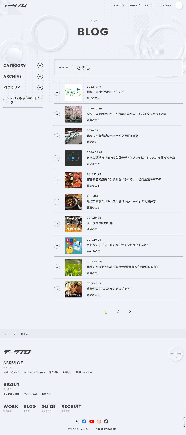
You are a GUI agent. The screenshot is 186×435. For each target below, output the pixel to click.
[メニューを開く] (179, 5)
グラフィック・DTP (34, 372)
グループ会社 (30, 394)
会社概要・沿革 (11, 394)
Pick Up (11, 87)
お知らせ (46, 394)
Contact (165, 5)
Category (14, 65)
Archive (12, 76)
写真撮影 (53, 372)
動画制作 (67, 372)
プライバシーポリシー (78, 429)
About (149, 5)
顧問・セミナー (84, 372)
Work (134, 5)
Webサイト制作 (11, 372)
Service (119, 5)
